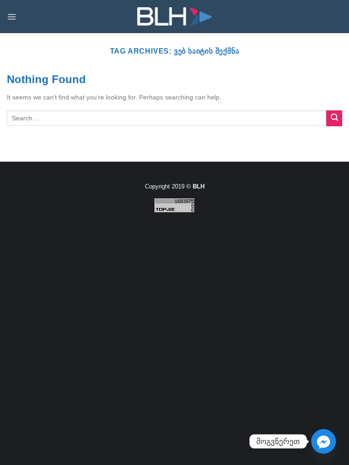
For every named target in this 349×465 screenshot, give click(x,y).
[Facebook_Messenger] (323, 441)
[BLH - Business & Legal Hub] (174, 16)
